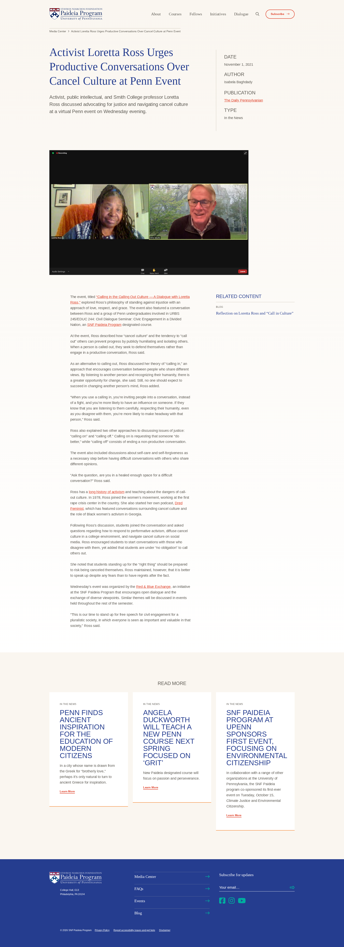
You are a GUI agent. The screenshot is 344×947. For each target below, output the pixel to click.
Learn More (67, 791)
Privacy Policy (102, 930)
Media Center (145, 876)
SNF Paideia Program (104, 325)
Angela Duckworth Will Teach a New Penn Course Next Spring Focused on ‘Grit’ (168, 738)
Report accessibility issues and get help (134, 930)
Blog (138, 913)
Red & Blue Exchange (153, 587)
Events (139, 901)
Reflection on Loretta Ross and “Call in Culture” (254, 313)
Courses (175, 14)
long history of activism (106, 492)
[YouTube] (242, 900)
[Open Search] (257, 14)
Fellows (196, 14)
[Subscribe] (292, 887)
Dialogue (241, 14)
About (156, 14)
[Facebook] (222, 900)
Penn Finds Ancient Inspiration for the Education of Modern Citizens (86, 734)
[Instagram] (232, 900)
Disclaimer (164, 930)
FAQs (138, 888)
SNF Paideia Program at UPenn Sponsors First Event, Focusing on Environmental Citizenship (256, 738)
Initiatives (218, 14)
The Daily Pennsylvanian (243, 100)
